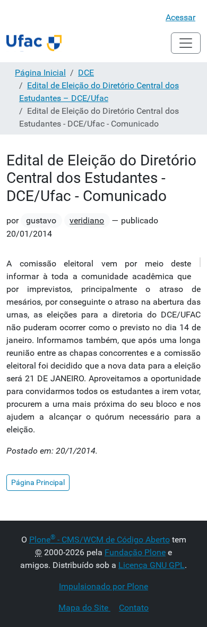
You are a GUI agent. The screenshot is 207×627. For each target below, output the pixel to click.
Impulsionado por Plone (103, 586)
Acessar (180, 17)
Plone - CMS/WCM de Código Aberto (99, 539)
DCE (86, 73)
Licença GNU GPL (151, 565)
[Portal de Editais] (34, 43)
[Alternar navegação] (186, 43)
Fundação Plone (135, 552)
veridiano (87, 220)
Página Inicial (40, 73)
